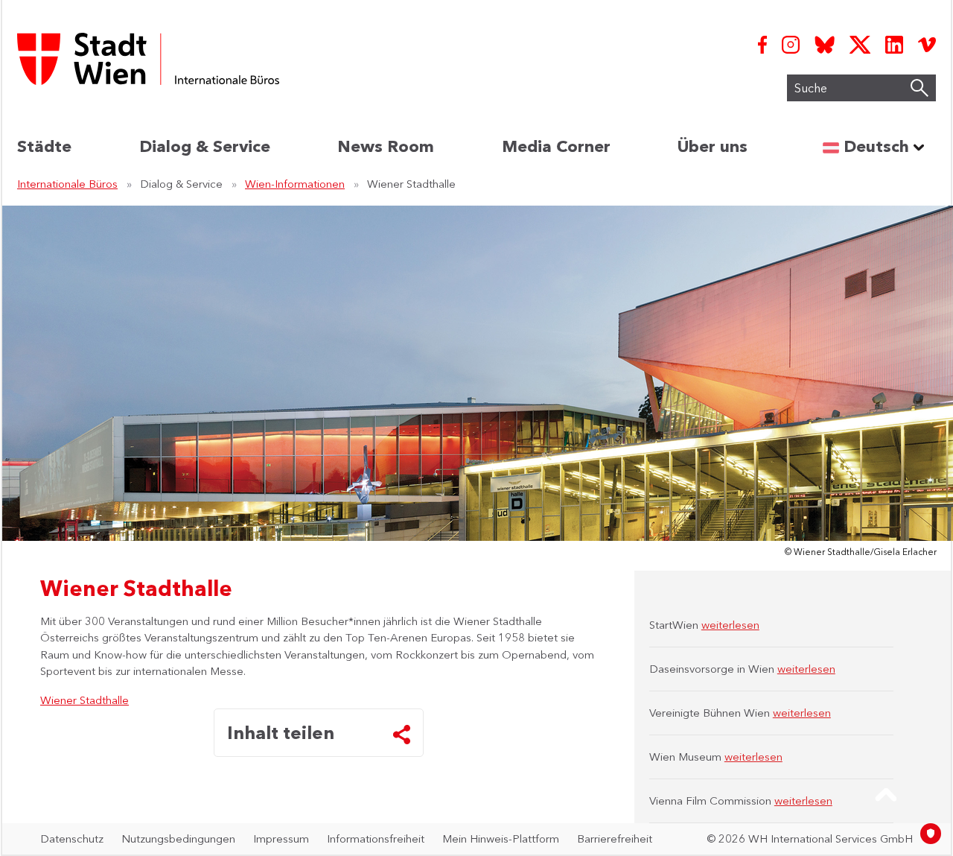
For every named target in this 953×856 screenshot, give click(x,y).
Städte (44, 146)
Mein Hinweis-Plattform (500, 838)
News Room (385, 146)
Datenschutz (71, 838)
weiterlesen (730, 625)
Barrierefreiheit (614, 838)
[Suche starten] (919, 88)
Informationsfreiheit (375, 838)
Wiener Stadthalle (84, 700)
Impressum (281, 838)
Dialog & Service (204, 146)
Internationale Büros (67, 184)
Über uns (713, 146)
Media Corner (556, 146)
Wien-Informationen (295, 184)
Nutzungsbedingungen (178, 838)
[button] (886, 795)
